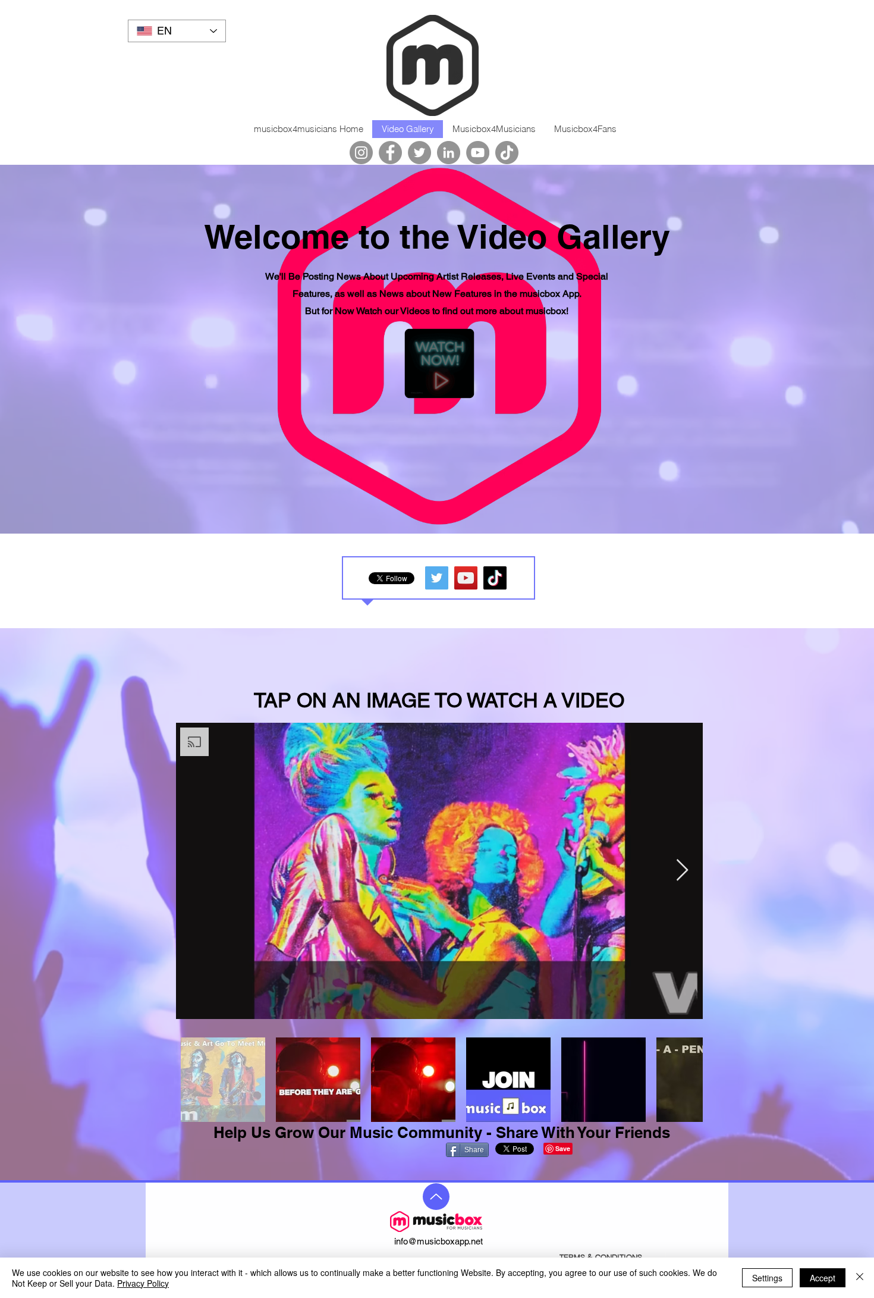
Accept (822, 1278)
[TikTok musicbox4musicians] (495, 578)
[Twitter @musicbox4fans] (436, 578)
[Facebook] (390, 152)
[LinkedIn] (448, 152)
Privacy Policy (143, 1283)
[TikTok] (506, 152)
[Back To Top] (436, 1196)
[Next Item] (682, 870)
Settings (767, 1278)
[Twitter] (419, 152)
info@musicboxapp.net (438, 1241)
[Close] (860, 1277)
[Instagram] (361, 152)
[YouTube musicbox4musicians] (465, 578)
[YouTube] (477, 152)
